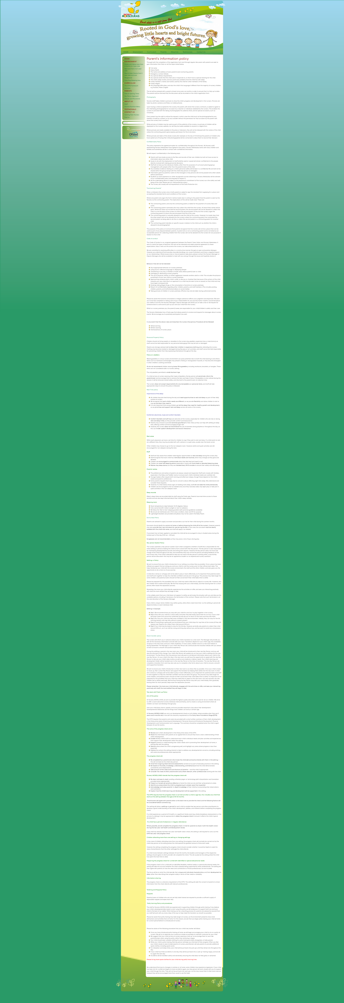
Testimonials (187, 52)
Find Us (127, 117)
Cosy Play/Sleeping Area (133, 80)
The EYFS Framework (131, 85)
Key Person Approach (132, 96)
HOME (125, 52)
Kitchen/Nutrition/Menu (132, 106)
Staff (126, 104)
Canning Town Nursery (132, 115)
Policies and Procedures (132, 98)
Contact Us (201, 52)
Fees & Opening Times (132, 93)
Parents (163, 52)
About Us (174, 52)
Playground (128, 77)
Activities (127, 88)
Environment (138, 52)
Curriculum (151, 52)
